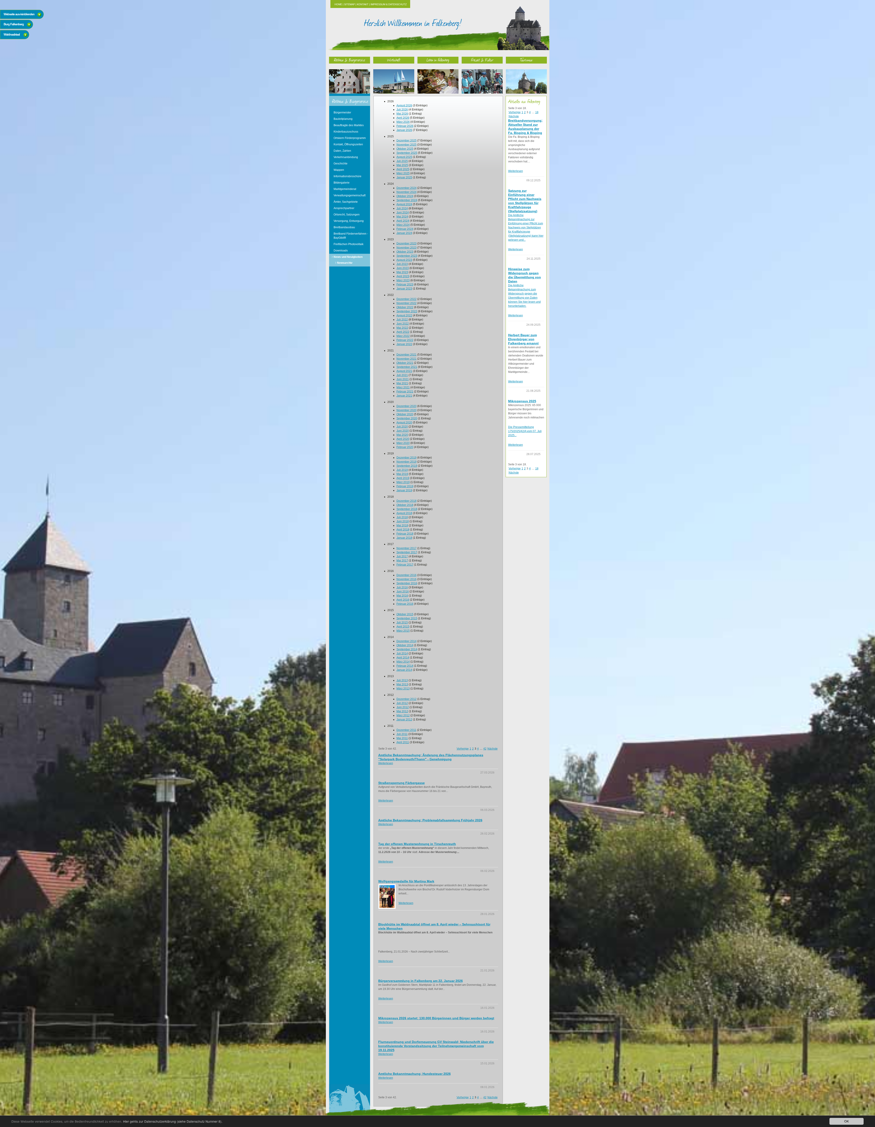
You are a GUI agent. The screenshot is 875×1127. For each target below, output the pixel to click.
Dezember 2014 (406, 641)
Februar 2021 (404, 391)
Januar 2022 (404, 344)
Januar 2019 (404, 490)
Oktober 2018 (404, 505)
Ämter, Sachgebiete (346, 201)
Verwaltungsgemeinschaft (349, 195)
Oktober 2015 (404, 614)
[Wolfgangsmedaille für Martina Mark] (387, 896)
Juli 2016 (402, 587)
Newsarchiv (345, 262)
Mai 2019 (402, 474)
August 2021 (404, 371)
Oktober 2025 (404, 148)
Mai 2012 (402, 711)
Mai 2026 (402, 113)
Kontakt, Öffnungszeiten (348, 144)
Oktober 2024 (404, 196)
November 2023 (406, 247)
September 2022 (406, 311)
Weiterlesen (385, 763)
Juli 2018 (402, 517)
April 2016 (402, 599)
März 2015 (403, 630)
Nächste (492, 748)
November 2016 (406, 579)
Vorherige (463, 748)
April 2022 (402, 331)
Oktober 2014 (404, 645)
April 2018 (402, 529)
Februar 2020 (404, 447)
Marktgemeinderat (345, 189)
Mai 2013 (402, 684)
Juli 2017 (402, 556)
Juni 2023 (402, 268)
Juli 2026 (402, 109)
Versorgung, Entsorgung (349, 221)
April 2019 (402, 478)
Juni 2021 (402, 379)
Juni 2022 (402, 323)
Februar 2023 (404, 284)
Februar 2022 (404, 340)
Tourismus (526, 59)
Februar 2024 (404, 229)
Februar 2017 (404, 564)
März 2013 (403, 688)
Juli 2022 (402, 319)
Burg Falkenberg (14, 24)
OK (846, 1121)
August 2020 (404, 422)
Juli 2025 (402, 161)
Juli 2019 (402, 469)
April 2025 (402, 169)
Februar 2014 (404, 665)
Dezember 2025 (406, 140)
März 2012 (403, 715)
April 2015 (402, 626)
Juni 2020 (402, 430)
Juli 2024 (402, 208)
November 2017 (406, 548)
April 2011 (402, 742)
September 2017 (406, 552)
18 (536, 112)
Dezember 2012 (406, 699)
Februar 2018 (404, 533)
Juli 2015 (402, 622)
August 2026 (404, 105)
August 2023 (404, 259)
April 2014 (402, 657)
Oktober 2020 (404, 414)
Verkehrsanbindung (346, 157)
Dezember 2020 (406, 406)
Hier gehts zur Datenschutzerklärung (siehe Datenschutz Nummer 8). (172, 1121)
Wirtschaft (393, 59)
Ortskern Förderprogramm (350, 138)
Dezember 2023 (406, 243)
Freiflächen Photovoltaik (348, 244)
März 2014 (403, 661)
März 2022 (403, 336)
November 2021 (406, 358)
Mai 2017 (402, 560)
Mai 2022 (402, 327)
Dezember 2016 (406, 575)
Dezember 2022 (406, 299)
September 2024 (406, 200)
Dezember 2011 (406, 730)
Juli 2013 (402, 680)
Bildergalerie (342, 182)
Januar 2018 (404, 537)
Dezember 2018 (406, 500)
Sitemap (349, 4)
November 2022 (406, 303)
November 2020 (406, 410)
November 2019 (406, 461)
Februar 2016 (404, 603)
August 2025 (404, 157)
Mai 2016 (402, 595)
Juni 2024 (402, 212)
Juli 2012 (402, 703)
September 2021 (406, 367)
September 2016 (406, 583)
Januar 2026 (404, 130)
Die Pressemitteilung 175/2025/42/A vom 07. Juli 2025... (525, 431)
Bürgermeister (342, 112)
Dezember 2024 (406, 188)
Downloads (341, 250)
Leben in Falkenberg (438, 59)
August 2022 (404, 315)
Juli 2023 (402, 264)
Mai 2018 (402, 525)
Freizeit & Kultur (482, 59)
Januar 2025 (404, 177)
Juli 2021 (402, 375)
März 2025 (403, 173)
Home (338, 4)
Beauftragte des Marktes (349, 125)
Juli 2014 (402, 653)
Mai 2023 (402, 272)
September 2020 (406, 418)
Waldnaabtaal (12, 34)
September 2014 (406, 649)
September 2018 (406, 509)
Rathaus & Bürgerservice (349, 59)
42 (484, 748)
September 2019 (406, 465)
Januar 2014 (404, 669)
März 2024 (403, 224)
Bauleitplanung (343, 118)
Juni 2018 (402, 521)
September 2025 (406, 152)
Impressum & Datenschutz (389, 4)
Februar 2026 (404, 126)
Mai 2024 (402, 216)
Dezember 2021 (406, 354)
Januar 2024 (404, 233)
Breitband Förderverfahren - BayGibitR (351, 235)
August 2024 (404, 204)
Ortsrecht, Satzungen (347, 214)
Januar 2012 (404, 719)
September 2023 (406, 255)
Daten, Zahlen (342, 150)
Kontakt (362, 4)
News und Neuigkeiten (348, 257)
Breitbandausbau (344, 227)
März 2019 (403, 482)
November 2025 (406, 144)
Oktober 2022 (404, 307)
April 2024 (402, 220)
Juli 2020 (402, 426)
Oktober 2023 (404, 251)
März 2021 (403, 387)
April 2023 (402, 276)
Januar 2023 (404, 288)
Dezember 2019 (406, 457)
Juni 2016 (402, 591)
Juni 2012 (402, 707)
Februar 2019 (404, 486)
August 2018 (404, 513)
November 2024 (406, 192)
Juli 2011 (402, 734)
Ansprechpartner (344, 208)
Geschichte (340, 163)
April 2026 (402, 117)
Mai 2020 (402, 434)
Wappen (339, 170)
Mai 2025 (402, 165)
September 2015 (406, 618)
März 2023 (403, 280)
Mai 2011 (402, 738)
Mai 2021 (402, 383)
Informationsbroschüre (347, 176)
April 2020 (402, 439)
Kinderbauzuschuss (346, 131)
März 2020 (403, 443)
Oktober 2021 (404, 362)
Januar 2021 (404, 395)
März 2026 (403, 121)
